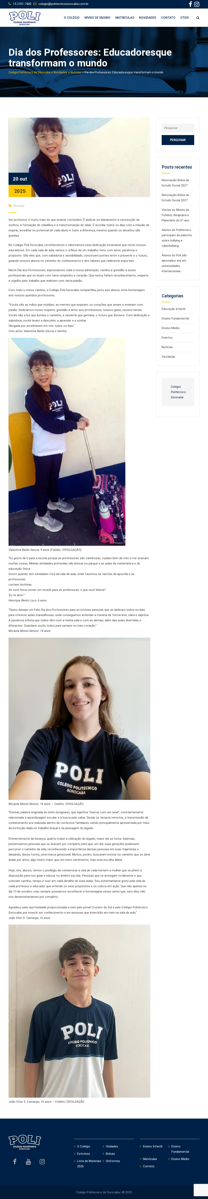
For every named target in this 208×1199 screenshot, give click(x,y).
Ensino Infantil (152, 1146)
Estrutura (83, 1154)
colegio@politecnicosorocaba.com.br (63, 4)
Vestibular (168, 357)
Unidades (112, 1146)
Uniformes (113, 1161)
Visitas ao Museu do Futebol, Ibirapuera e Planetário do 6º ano (175, 215)
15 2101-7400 (22, 4)
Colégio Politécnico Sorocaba (178, 392)
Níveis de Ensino (97, 17)
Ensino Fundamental (175, 318)
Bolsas (110, 1154)
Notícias (19, 206)
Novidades (147, 17)
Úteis (184, 17)
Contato (168, 17)
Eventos (167, 337)
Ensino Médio (171, 328)
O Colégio (72, 17)
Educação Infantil (173, 309)
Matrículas (124, 17)
